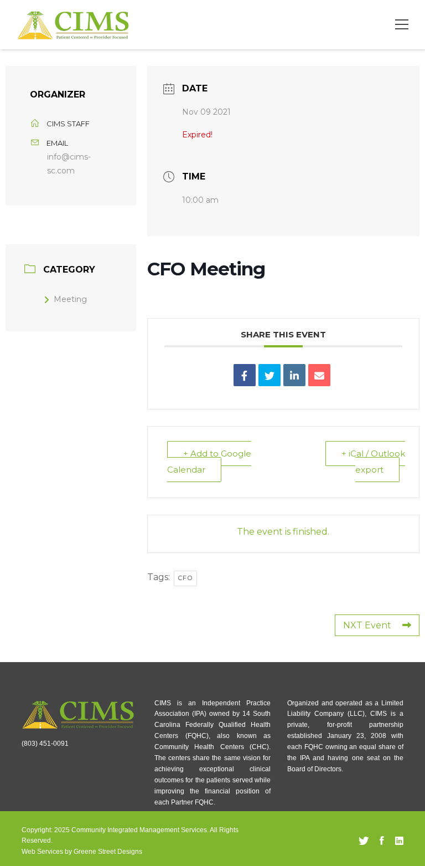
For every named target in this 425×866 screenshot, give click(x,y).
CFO (185, 578)
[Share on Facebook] (245, 375)
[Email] (319, 375)
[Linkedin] (294, 375)
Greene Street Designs (108, 851)
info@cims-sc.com (69, 164)
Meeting (70, 299)
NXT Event (367, 625)
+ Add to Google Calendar (209, 461)
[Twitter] (363, 841)
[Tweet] (269, 375)
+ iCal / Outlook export (373, 461)
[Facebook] (381, 841)
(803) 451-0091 (45, 743)
